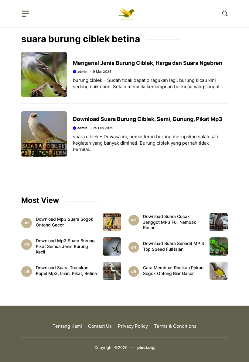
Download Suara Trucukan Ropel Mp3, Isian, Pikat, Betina (66, 270)
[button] (225, 14)
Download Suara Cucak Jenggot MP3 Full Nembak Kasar (169, 222)
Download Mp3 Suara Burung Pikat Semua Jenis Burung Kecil (65, 246)
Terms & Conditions (175, 326)
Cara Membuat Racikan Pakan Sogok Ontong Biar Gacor (173, 270)
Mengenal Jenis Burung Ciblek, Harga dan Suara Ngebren (147, 63)
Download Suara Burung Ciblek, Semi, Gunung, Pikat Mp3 (147, 119)
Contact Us (100, 326)
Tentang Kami (67, 326)
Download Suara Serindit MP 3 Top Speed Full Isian (173, 246)
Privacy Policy (133, 326)
